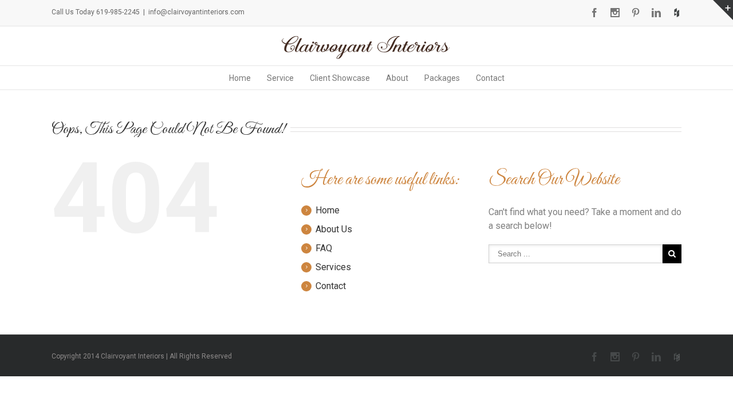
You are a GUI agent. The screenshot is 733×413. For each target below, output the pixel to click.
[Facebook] (594, 12)
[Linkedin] (656, 12)
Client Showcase (340, 78)
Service (280, 78)
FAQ (324, 248)
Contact (490, 78)
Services (333, 267)
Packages (442, 78)
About (397, 78)
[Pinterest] (635, 12)
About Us (334, 229)
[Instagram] (615, 12)
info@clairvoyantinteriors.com (196, 12)
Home (240, 78)
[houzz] (676, 12)
